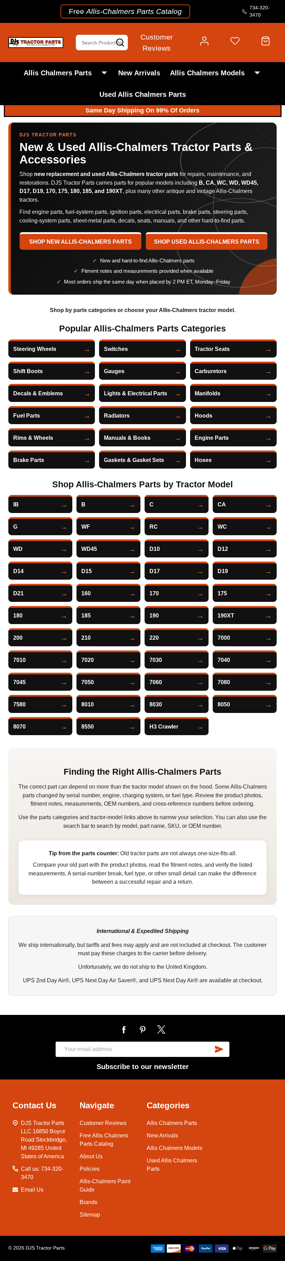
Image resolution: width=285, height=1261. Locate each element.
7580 (19, 704)
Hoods (203, 416)
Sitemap (90, 1215)
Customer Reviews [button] (156, 42)
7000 (224, 638)
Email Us (32, 1190)
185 (86, 616)
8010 (87, 704)
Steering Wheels (34, 349)
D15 (86, 571)
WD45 (89, 549)
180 (18, 616)
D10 (154, 549)
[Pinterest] (142, 1029)
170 (154, 593)
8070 (19, 727)
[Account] (204, 42)
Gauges (114, 371)
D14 (18, 571)
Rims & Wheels (33, 438)
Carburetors (211, 371)
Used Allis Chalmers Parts (142, 94)
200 (18, 638)
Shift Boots (28, 371)
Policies (89, 1169)
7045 (19, 682)
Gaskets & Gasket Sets (134, 460)
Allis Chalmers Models (207, 73)
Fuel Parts (26, 416)
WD (18, 549)
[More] (104, 73)
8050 (224, 704)
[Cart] (265, 42)
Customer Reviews (103, 1123)
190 (154, 616)
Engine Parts (212, 438)
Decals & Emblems (38, 393)
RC (153, 527)
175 (222, 593)
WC (222, 527)
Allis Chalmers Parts (58, 73)
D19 (223, 571)
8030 (155, 704)
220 (154, 638)
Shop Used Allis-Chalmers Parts (206, 242)
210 (86, 638)
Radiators (117, 416)
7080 (224, 682)
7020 (87, 660)
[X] (161, 1029)
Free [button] (125, 11)
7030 (155, 660)
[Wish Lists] (235, 42)
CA (222, 504)
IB (16, 504)
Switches (116, 349)
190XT (226, 616)
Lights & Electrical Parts (135, 393)
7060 (155, 682)
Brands (88, 1202)
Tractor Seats (212, 349)
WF (85, 527)
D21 (18, 593)
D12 (223, 549)
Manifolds (207, 393)
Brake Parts (28, 460)
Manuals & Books (127, 438)
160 (86, 593)
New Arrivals (139, 73)
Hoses (203, 460)
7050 (87, 682)
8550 (87, 727)
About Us (91, 1156)
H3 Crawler (163, 727)
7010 (19, 660)
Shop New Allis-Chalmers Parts (80, 242)
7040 (224, 660)
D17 (154, 571)
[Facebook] (123, 1029)
